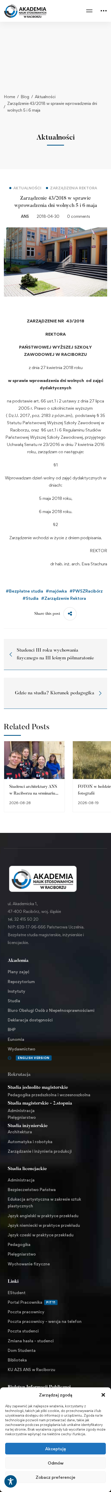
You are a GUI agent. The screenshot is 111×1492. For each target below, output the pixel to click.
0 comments (78, 216)
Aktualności (45, 96)
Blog (25, 96)
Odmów (56, 1463)
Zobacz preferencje (55, 1477)
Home (9, 96)
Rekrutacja (19, 1074)
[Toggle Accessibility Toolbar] (10, 1481)
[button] (103, 1394)
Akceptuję (55, 1448)
